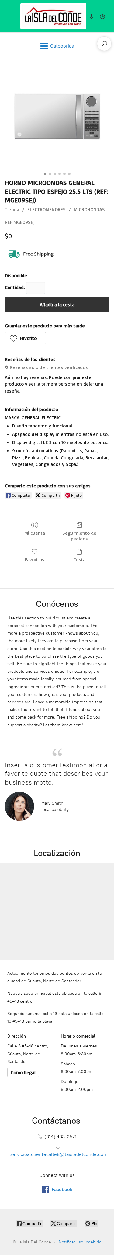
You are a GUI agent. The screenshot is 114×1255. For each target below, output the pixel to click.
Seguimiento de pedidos (79, 536)
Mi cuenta (34, 533)
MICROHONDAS (89, 209)
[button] (25, 338)
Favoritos (34, 559)
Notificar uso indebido (80, 1242)
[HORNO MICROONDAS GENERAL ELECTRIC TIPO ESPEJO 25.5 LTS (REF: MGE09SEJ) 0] (57, 117)
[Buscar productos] (104, 43)
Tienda (12, 209)
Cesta (79, 559)
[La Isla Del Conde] (53, 16)
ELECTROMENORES (46, 209)
